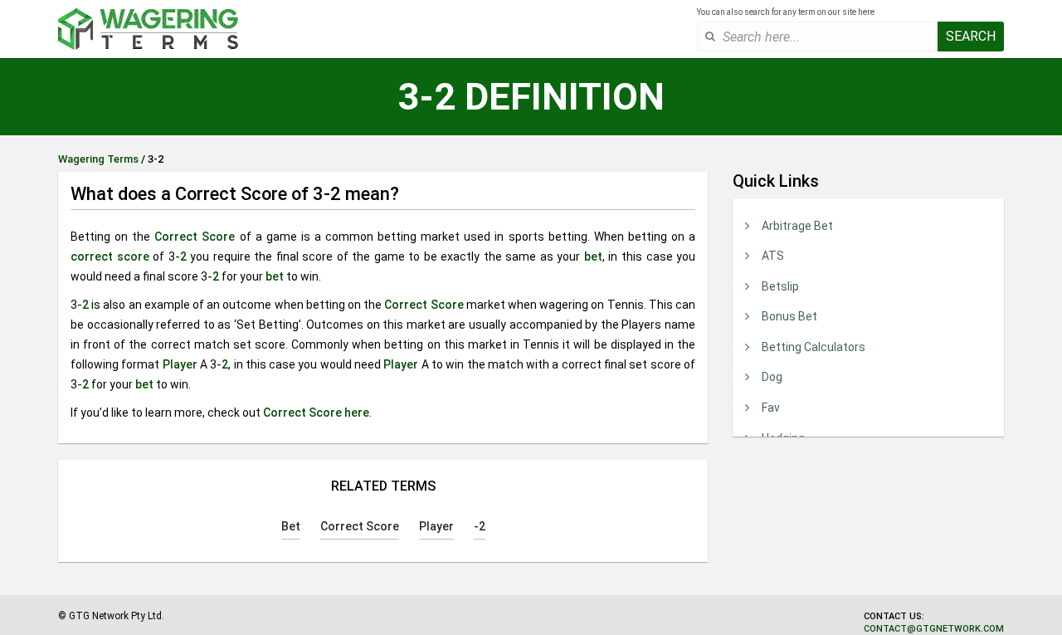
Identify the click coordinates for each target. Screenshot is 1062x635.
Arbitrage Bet (797, 225)
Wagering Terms (98, 159)
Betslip (780, 286)
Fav (771, 407)
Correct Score (194, 236)
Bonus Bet (789, 316)
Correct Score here (316, 412)
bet (593, 256)
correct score (110, 256)
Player (180, 364)
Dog (772, 376)
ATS (773, 255)
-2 (181, 256)
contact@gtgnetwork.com (934, 628)
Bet (290, 526)
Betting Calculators (813, 347)
